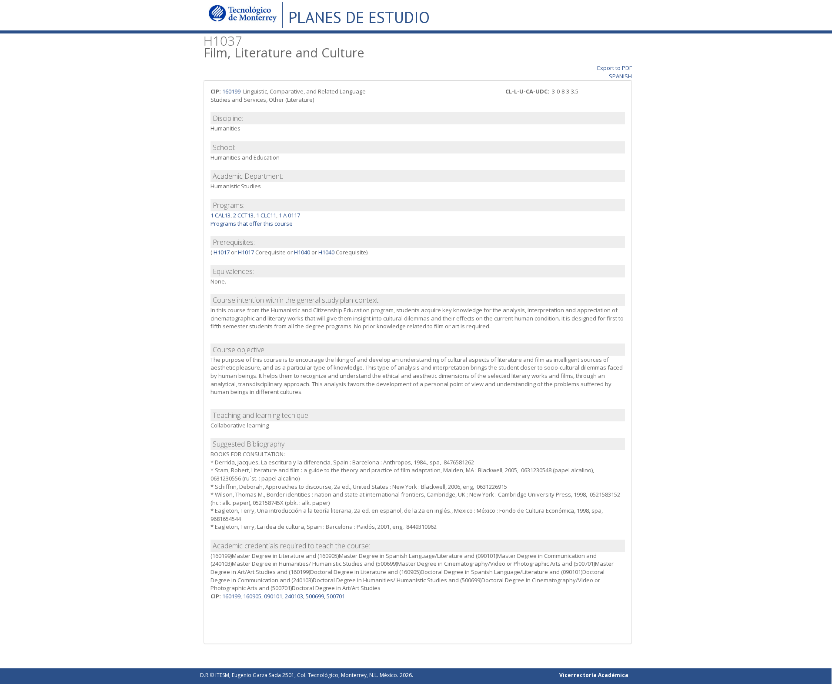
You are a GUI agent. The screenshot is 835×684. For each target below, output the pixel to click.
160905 (252, 596)
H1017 (221, 252)
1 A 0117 (289, 215)
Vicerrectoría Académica (593, 675)
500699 (315, 596)
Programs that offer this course (251, 223)
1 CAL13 (220, 215)
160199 (231, 91)
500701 (336, 596)
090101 (273, 596)
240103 (294, 596)
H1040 (302, 252)
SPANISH (620, 76)
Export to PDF (614, 68)
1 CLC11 (266, 215)
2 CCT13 (243, 215)
